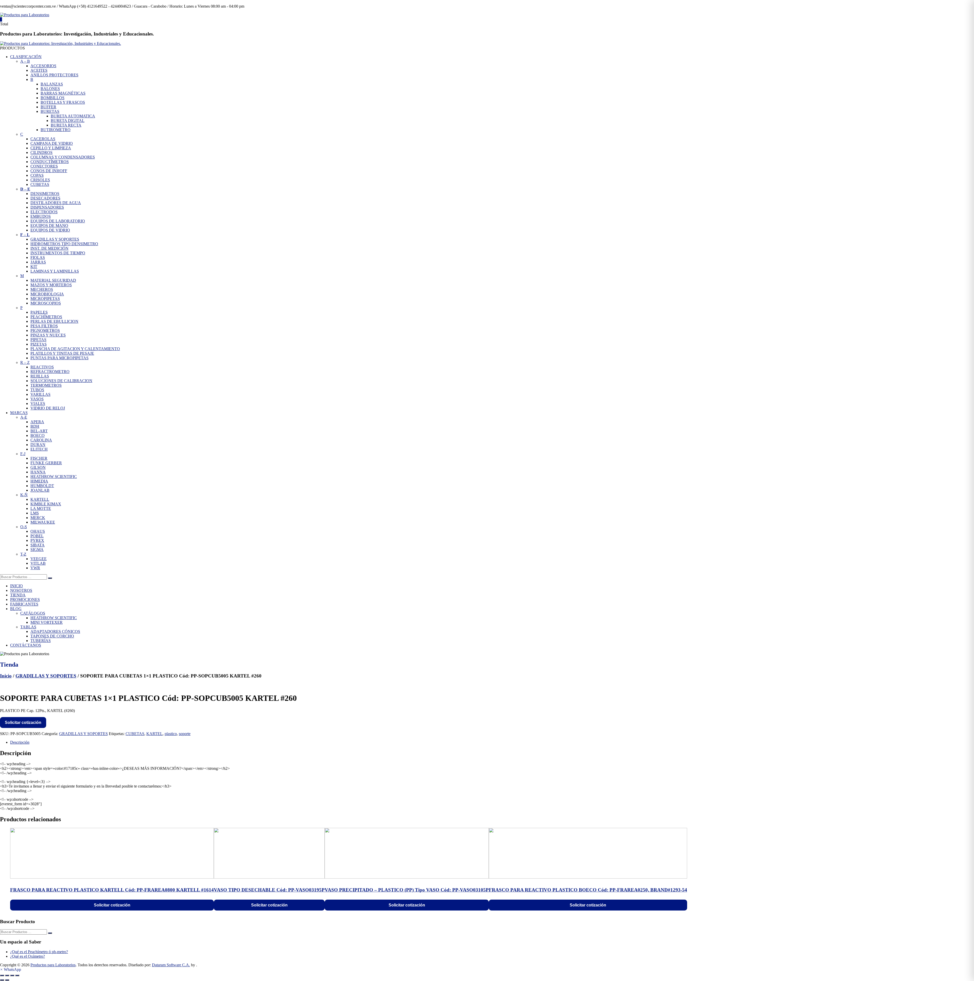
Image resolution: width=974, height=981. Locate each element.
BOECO (37, 435)
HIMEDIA (39, 481)
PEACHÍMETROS (46, 317)
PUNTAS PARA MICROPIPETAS (59, 358)
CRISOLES (40, 180)
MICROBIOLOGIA (47, 294)
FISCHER (38, 458)
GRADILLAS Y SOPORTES (54, 239)
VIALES (37, 403)
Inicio (6, 676)
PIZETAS (38, 344)
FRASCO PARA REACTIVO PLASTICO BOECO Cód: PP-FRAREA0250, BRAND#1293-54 (588, 890)
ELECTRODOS (44, 212)
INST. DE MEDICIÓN (49, 248)
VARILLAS (40, 394)
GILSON (38, 467)
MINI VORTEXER (46, 622)
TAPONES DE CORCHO (52, 636)
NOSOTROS (21, 590)
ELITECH (39, 449)
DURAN (37, 444)
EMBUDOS (40, 216)
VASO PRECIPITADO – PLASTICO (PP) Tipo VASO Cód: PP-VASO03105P (407, 890)
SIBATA (37, 545)
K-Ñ (24, 495)
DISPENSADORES (47, 207)
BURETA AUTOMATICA (73, 116)
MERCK (37, 517)
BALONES (50, 88)
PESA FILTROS (44, 326)
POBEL (37, 536)
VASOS (37, 399)
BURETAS (50, 111)
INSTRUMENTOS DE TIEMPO (57, 253)
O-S (23, 527)
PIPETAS (38, 339)
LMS (34, 513)
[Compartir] (12, 975)
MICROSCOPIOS (45, 303)
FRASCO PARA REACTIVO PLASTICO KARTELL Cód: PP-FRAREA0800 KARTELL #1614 (112, 890)
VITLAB (38, 563)
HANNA (38, 472)
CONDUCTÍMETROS (49, 161)
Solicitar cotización (23, 722)
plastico (171, 734)
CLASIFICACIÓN (26, 57)
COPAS (37, 175)
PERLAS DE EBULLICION (54, 321)
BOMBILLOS (52, 98)
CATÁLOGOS (32, 613)
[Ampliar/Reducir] (2, 975)
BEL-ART (39, 431)
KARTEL (154, 734)
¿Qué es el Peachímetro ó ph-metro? (39, 952)
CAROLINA (41, 440)
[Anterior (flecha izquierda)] (2, 980)
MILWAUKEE (42, 522)
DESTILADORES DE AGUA (55, 203)
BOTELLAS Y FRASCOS (63, 102)
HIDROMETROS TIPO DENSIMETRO (64, 244)
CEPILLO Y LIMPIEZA (50, 148)
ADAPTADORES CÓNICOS (55, 631)
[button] (10, 969)
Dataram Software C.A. (171, 965)
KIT (33, 266)
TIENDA (18, 595)
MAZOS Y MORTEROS (51, 285)
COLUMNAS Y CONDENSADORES (62, 157)
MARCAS (19, 413)
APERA (37, 422)
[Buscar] (50, 578)
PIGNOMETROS (45, 330)
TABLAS (28, 627)
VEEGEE (38, 559)
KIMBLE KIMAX (45, 504)
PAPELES (39, 312)
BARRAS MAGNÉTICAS (63, 93)
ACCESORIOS (43, 66)
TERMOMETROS (46, 385)
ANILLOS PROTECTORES (54, 75)
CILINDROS (41, 152)
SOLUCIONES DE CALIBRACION (61, 381)
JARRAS (38, 262)
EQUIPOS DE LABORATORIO (57, 221)
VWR (35, 568)
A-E (23, 417)
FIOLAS (37, 257)
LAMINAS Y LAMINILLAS (54, 271)
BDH (34, 426)
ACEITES (38, 70)
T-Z (23, 554)
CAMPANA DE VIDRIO (51, 143)
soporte (184, 734)
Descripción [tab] (19, 742)
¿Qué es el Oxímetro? (27, 956)
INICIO (16, 586)
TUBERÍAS (40, 640)
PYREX (37, 540)
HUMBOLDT (42, 486)
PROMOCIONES (25, 599)
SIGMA (37, 549)
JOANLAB (39, 490)
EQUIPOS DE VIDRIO (50, 230)
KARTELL (39, 499)
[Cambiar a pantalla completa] (7, 975)
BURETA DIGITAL (67, 120)
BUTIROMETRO (56, 130)
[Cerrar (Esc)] (17, 975)
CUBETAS (39, 184)
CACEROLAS (42, 139)
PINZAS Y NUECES (48, 335)
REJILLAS (39, 376)
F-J (22, 454)
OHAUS (37, 531)
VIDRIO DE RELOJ (47, 408)
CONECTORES (44, 166)
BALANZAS (52, 84)
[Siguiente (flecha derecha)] (7, 980)
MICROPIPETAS (45, 298)
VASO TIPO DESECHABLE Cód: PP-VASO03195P (269, 890)
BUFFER (48, 107)
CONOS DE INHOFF (48, 171)
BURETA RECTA (66, 125)
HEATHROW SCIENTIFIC (53, 476)
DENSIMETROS (44, 193)
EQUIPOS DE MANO (49, 225)
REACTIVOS (42, 367)
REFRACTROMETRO (49, 371)
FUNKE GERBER (46, 463)
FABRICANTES (24, 604)
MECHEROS (41, 289)
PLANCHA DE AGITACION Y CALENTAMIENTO (75, 349)
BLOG (16, 609)
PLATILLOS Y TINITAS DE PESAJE (62, 353)
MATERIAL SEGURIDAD (53, 280)
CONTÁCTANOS (25, 645)
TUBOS (37, 390)
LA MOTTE (40, 508)
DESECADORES (45, 198)
